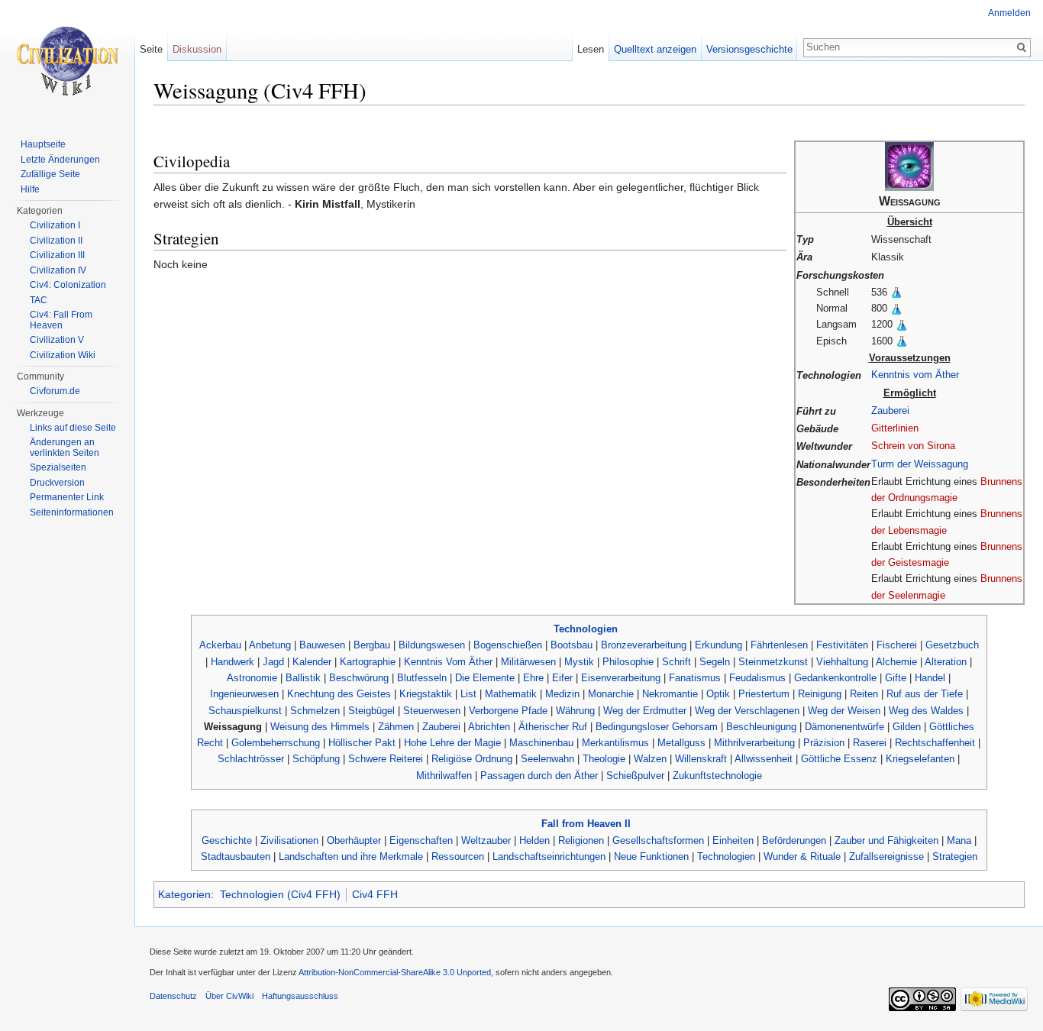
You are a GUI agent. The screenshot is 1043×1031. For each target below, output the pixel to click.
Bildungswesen (432, 645)
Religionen (581, 840)
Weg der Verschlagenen (747, 710)
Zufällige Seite (50, 174)
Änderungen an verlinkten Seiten (64, 447)
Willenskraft (701, 758)
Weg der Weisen (844, 710)
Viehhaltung (842, 661)
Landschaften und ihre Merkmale (351, 856)
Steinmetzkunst (773, 661)
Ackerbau (220, 645)
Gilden (907, 726)
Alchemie (896, 661)
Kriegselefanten (920, 758)
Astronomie (252, 678)
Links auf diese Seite (73, 427)
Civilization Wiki (62, 355)
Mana (959, 840)
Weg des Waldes (926, 710)
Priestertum (764, 694)
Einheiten (733, 840)
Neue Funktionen (651, 856)
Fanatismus (695, 678)
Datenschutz (173, 995)
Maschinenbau (541, 742)
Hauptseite (43, 144)
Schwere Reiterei (385, 758)
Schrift (676, 661)
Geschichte (227, 840)
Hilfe (30, 189)
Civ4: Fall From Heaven (61, 320)
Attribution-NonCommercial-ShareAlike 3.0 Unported (395, 972)
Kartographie (368, 661)
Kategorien (184, 894)
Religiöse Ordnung (471, 758)
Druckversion (57, 482)
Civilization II (56, 240)
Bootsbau (572, 645)
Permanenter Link (67, 497)
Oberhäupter (354, 840)
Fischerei (897, 645)
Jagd (273, 661)
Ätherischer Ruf (552, 726)
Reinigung (819, 694)
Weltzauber (486, 840)
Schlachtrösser (251, 758)
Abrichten (489, 726)
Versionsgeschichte (749, 49)
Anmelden (1009, 13)
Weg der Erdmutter (644, 710)
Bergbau (372, 645)
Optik (718, 694)
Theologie (604, 758)
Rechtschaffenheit (935, 742)
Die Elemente (485, 678)
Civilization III (57, 255)
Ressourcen (457, 856)
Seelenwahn (547, 758)
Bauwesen (322, 645)
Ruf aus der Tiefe (924, 694)
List (468, 694)
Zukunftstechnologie (717, 775)
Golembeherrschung (275, 742)
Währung (575, 710)
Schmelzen (315, 710)
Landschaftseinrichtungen (548, 856)
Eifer (562, 678)
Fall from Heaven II (586, 823)
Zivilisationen (289, 840)
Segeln (714, 661)
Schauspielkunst (245, 710)
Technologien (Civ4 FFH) (280, 894)
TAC (38, 300)
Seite (151, 49)
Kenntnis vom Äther (915, 374)
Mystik (579, 661)
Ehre (533, 678)
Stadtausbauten (235, 856)
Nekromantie (670, 694)
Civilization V (57, 340)
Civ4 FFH (375, 894)
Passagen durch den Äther (539, 775)
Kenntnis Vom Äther (448, 661)
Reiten (864, 694)
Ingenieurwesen (244, 694)
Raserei (869, 742)
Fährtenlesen (779, 645)
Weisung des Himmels (320, 726)
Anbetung (270, 645)
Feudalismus (757, 678)
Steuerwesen (431, 710)
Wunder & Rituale (802, 856)
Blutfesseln (422, 678)
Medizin (562, 694)
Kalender (311, 661)
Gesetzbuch (952, 645)
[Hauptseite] (67, 61)
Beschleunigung (761, 726)
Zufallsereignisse (886, 856)
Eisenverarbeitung (620, 678)
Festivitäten (842, 645)
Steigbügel (371, 710)
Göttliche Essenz (839, 758)
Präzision (823, 742)
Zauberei (890, 410)
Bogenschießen (507, 645)
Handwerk (232, 661)
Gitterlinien (895, 428)
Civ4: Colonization (68, 285)
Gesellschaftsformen (658, 840)
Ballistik (303, 678)
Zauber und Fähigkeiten (886, 840)
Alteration (946, 661)
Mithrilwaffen (444, 775)
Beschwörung (359, 678)
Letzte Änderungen (60, 159)
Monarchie (611, 694)
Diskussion (197, 49)
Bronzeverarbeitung (643, 645)
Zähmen (396, 726)
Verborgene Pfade (508, 710)
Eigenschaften (421, 840)
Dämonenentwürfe (844, 726)
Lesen (590, 49)
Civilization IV (58, 270)
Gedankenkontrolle (835, 678)
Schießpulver (635, 775)
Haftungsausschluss (300, 995)
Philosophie (628, 661)
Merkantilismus (615, 742)
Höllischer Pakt (362, 742)
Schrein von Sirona (913, 445)
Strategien (954, 856)
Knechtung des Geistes (339, 694)
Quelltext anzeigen (655, 49)
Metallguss (681, 742)
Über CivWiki (229, 995)
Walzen (650, 758)
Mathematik (511, 694)
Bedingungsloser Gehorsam (657, 726)
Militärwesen (528, 661)
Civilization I (55, 225)
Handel (930, 678)
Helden (534, 840)
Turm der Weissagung (919, 464)
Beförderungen (794, 840)
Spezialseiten (58, 467)
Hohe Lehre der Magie (452, 742)
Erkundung (718, 645)
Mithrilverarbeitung (754, 742)
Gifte (895, 678)
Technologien (586, 629)
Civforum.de (55, 391)
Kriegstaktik (425, 694)
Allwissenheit (764, 758)
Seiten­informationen (72, 512)
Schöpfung (316, 758)
